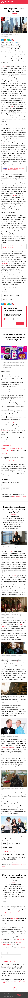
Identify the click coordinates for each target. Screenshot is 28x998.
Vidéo (13, 882)
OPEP (14, 195)
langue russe (6, 485)
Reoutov (14, 575)
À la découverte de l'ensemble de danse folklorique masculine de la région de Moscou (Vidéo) (13, 973)
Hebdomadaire (8, 318)
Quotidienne (17, 318)
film (10, 847)
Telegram (19, 42)
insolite (12, 957)
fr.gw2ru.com (5, 431)
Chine (4, 144)
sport (18, 953)
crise (12, 295)
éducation (6, 489)
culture (15, 485)
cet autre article (9, 837)
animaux (5, 957)
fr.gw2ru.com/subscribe (8, 461)
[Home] (2, 2)
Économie (14, 13)
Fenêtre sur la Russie (18, 559)
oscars (5, 847)
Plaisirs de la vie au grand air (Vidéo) (13, 964)
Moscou (11, 953)
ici (12, 995)
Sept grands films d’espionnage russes (13, 854)
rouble (5, 66)
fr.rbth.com (16, 423)
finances (5, 295)
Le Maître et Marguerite (8, 747)
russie (4, 843)
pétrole (16, 116)
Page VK (4, 454)
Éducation (13, 341)
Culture (13, 514)
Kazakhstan (4, 263)
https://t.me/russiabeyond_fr (12, 912)
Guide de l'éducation (9, 299)
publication (14, 918)
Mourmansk (20, 662)
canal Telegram (20, 939)
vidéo (19, 957)
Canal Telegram (6, 445)
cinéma (11, 843)
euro (11, 106)
